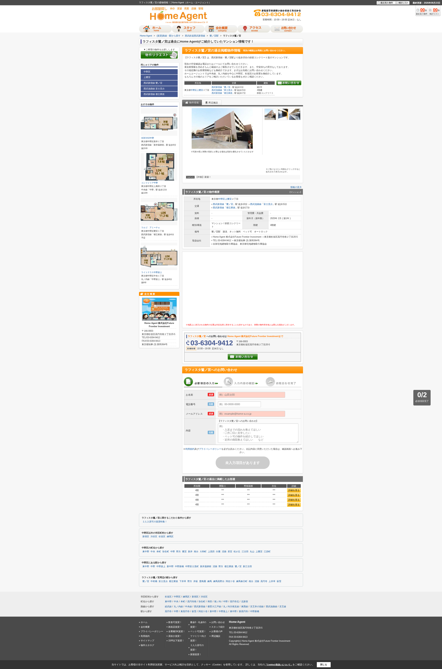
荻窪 (279, 581)
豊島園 (202, 581)
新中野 (170, 566)
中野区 (194, 90)
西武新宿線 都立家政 (154, 94)
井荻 (195, 581)
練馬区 (170, 536)
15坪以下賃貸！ (176, 640)
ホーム (144, 622)
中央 (153, 551)
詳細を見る (294, 490)
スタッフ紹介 (218, 627)
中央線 (188, 606)
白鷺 (218, 551)
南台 (196, 551)
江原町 (267, 551)
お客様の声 (217, 631)
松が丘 (237, 551)
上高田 (211, 551)
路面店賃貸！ (175, 627)
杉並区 (162, 536)
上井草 (272, 581)
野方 (178, 551)
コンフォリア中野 (149, 183)
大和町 (203, 551)
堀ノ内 (217, 601)
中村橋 (154, 581)
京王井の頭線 (257, 606)
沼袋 (224, 551)
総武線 (168, 606)
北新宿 (244, 601)
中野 (172, 551)
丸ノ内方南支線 (231, 606)
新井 (190, 551)
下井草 (182, 581)
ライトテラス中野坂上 (151, 272)
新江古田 (247, 566)
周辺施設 (215, 636)
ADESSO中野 (147, 138)
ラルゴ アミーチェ (150, 227)
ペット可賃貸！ (198, 631)
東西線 (244, 606)
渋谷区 (154, 536)
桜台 (251, 581)
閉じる (323, 664)
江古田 (245, 551)
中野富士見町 (192, 566)
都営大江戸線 (214, 606)
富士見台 (228, 90)
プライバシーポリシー (210, 449)
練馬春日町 (241, 581)
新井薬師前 (205, 566)
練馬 (209, 581)
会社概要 (145, 627)
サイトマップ (147, 640)
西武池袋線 (217, 90)
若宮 (230, 551)
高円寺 (264, 581)
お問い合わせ (218, 622)
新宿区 (145, 536)
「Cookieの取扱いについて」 (278, 664)
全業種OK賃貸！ (176, 631)
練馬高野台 (218, 581)
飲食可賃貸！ (175, 622)
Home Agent (237, 621)
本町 (158, 551)
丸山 (252, 551)
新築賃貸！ (195, 654)
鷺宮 (184, 551)
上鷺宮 (200, 90)
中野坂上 (160, 566)
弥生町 (165, 551)
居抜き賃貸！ (175, 636)
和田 (210, 601)
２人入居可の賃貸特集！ (154, 521)
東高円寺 (185, 611)
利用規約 (189, 449)
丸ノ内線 (178, 606)
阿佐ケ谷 (230, 581)
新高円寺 (243, 611)
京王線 (282, 606)
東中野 (145, 551)
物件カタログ (147, 645)
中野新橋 (179, 566)
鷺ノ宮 (227, 87)
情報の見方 (296, 187)
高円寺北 (234, 601)
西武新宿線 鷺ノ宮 (153, 83)
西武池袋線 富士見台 (154, 88)
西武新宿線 (217, 87)
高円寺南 (191, 601)
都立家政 (228, 93)
